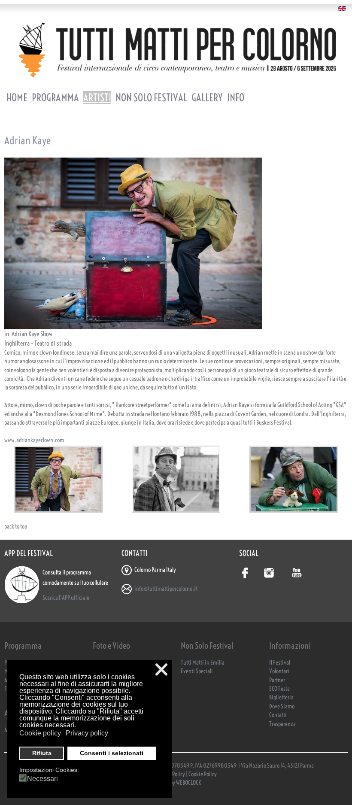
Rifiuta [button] (42, 753)
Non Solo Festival (151, 97)
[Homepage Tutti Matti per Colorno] (176, 49)
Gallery (207, 97)
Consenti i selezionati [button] (111, 753)
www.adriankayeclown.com (34, 440)
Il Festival (279, 662)
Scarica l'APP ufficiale (65, 597)
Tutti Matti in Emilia (203, 662)
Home (16, 97)
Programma (55, 97)
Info (235, 97)
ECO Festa (279, 689)
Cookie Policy (202, 774)
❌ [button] (161, 669)
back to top (15, 526)
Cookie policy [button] (40, 733)
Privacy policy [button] (87, 733)
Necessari (42, 778)
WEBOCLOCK (188, 783)
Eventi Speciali (197, 671)
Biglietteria (281, 697)
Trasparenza (282, 724)
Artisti (97, 97)
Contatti (278, 715)
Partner (277, 680)
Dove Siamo (281, 706)
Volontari (279, 671)
